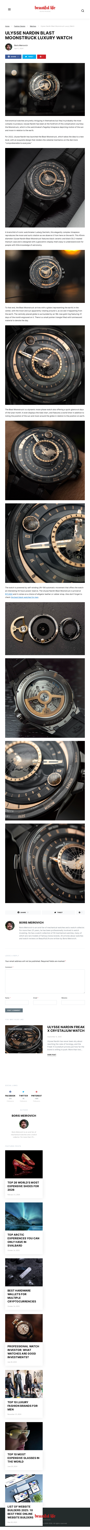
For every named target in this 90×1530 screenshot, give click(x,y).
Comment (9, 967)
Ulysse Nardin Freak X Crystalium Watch (66, 1029)
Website (64, 998)
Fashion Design (15, 1029)
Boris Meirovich (21, 45)
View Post (51, 1054)
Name (8, 998)
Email (35, 998)
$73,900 (9, 594)
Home (7, 26)
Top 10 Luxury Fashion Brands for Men (23, 1406)
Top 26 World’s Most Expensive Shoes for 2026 (23, 1186)
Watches (28, 1029)
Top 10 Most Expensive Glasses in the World (23, 1458)
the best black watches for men (24, 597)
